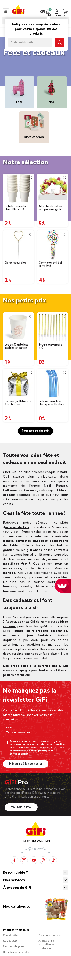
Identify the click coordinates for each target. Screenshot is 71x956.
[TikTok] (53, 860)
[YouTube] (33, 860)
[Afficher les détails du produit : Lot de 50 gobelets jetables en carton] (18, 327)
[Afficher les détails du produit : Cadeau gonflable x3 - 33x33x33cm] (18, 383)
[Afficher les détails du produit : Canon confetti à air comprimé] (52, 245)
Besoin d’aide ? (15, 872)
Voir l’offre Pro (21, 807)
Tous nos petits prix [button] (35, 431)
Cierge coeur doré (16, 262)
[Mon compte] (56, 11)
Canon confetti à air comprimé (50, 264)
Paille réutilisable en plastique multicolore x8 (51, 403)
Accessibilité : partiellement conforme (47, 945)
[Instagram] (24, 860)
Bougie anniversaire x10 (50, 346)
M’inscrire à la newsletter (25, 764)
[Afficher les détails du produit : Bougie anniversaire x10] (52, 327)
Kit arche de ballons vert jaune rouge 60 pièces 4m (50, 208)
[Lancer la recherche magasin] (59, 42)
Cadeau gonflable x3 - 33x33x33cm (18, 403)
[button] (48, 11)
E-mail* (9, 727)
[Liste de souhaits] (30, 178)
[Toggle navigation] (6, 11)
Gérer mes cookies (49, 935)
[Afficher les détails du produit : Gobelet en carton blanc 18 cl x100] (18, 188)
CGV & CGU (10, 941)
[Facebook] (14, 860)
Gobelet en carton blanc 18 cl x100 (16, 208)
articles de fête (17, 527)
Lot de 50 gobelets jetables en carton (16, 346)
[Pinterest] (43, 860)
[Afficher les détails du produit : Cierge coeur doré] (18, 245)
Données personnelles (16, 952)
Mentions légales (13, 946)
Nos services (14, 880)
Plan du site (10, 935)
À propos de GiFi (17, 888)
